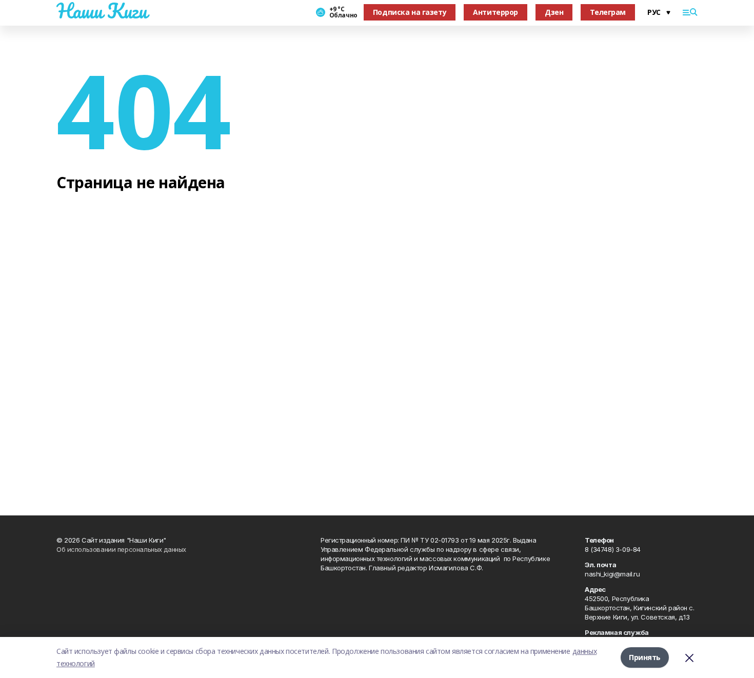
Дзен (554, 12)
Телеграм (608, 12)
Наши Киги (101, 11)
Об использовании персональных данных (121, 549)
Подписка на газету (409, 12)
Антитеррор (495, 12)
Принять (645, 657)
